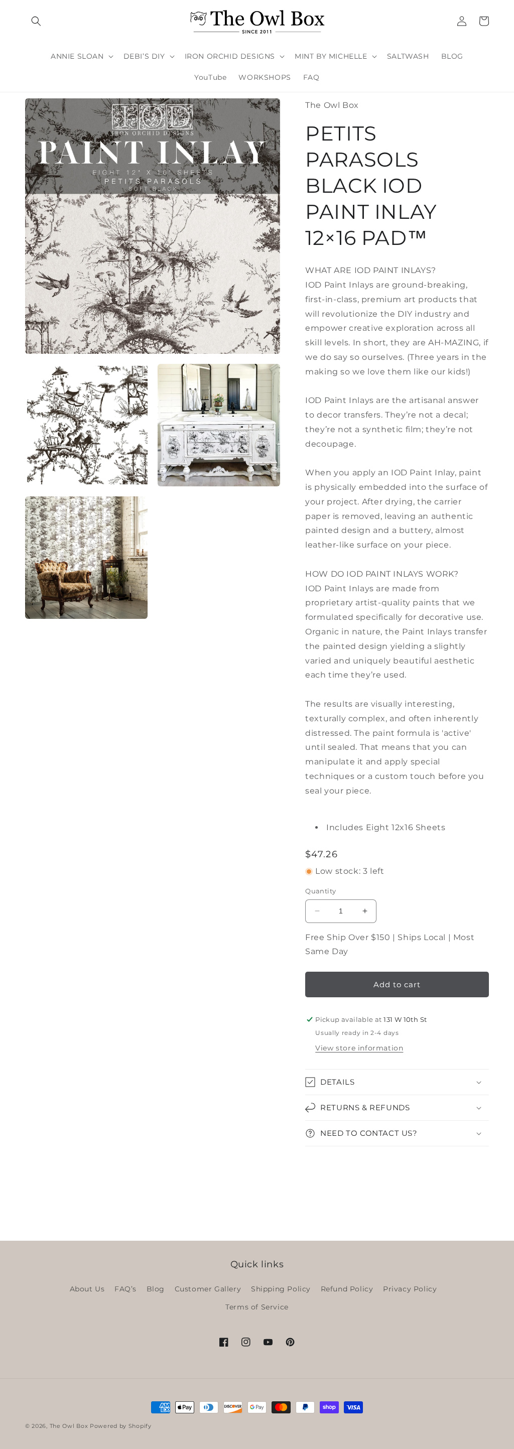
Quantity (320, 891)
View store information (359, 1047)
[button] (36, 21)
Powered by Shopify (121, 1425)
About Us (87, 1288)
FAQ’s (125, 1288)
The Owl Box (69, 1425)
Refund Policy (347, 1288)
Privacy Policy (410, 1288)
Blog (156, 1288)
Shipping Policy (281, 1288)
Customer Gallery (208, 1288)
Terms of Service (257, 1306)
